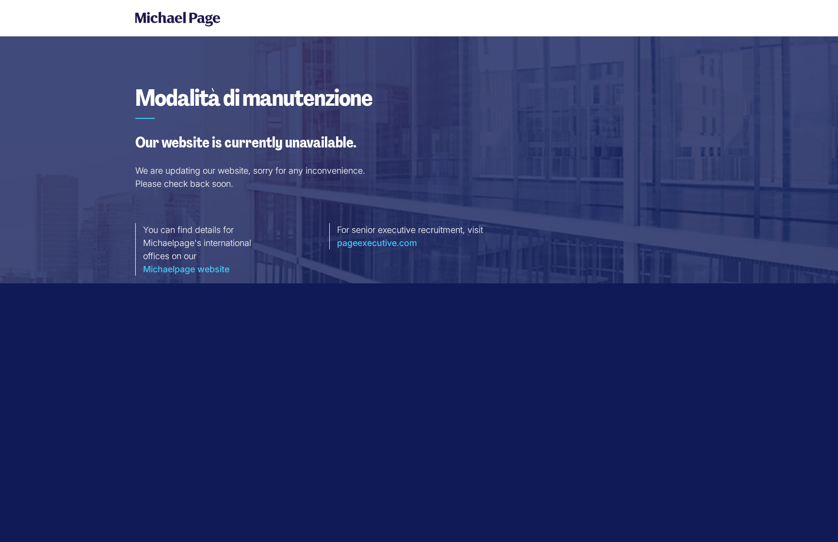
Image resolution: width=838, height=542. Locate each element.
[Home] (174, 18)
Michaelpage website (186, 269)
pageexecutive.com (377, 243)
